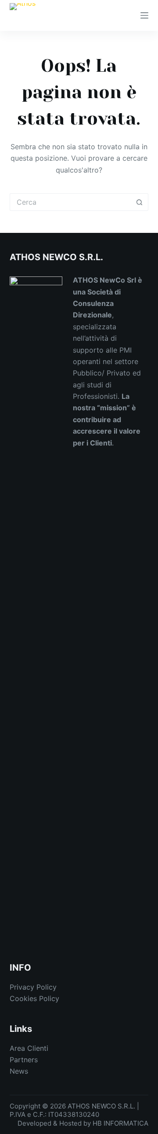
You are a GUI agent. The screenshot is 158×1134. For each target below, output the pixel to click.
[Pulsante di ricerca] (139, 202)
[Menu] (144, 15)
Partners (24, 1059)
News (19, 1071)
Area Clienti (29, 1048)
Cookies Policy (34, 998)
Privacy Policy (33, 987)
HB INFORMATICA (120, 1123)
